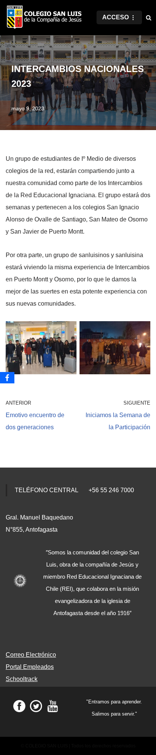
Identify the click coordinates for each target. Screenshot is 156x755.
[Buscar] (148, 17)
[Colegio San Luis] (45, 17)
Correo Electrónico (31, 654)
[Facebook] (7, 377)
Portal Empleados (30, 667)
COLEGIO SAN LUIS (46, 746)
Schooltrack (21, 679)
